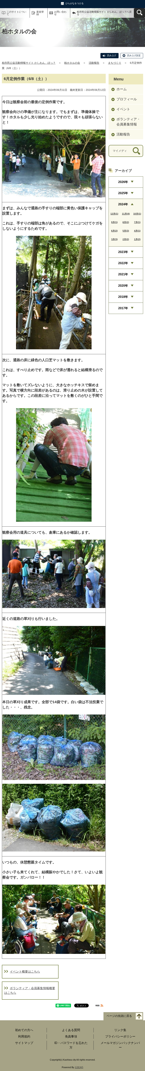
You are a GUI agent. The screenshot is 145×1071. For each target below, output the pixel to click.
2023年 (123, 252)
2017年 (123, 308)
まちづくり (114, 62)
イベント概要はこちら (25, 971)
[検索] (136, 150)
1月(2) (137, 239)
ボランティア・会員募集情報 (128, 121)
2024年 (123, 204)
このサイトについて (16, 13)
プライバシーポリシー (120, 1036)
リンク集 (120, 1030)
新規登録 (40, 13)
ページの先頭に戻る (119, 1015)
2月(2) (126, 239)
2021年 (123, 274)
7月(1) (137, 222)
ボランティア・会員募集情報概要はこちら (29, 990)
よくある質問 (71, 1030)
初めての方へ (24, 1030)
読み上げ (111, 55)
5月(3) (126, 231)
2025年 (123, 193)
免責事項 (71, 1036)
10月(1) (137, 213)
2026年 (123, 182)
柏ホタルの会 (72, 62)
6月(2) (114, 231)
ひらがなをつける (75, 3)
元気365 (79, 1067)
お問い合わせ (60, 13)
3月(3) (114, 239)
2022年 (123, 263)
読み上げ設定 (134, 55)
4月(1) (137, 231)
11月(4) (126, 213)
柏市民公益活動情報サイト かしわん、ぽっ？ (29, 62)
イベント (123, 109)
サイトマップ (24, 1043)
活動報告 (94, 62)
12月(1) (114, 213)
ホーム (121, 89)
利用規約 (24, 1036)
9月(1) (114, 222)
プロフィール (126, 99)
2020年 (123, 285)
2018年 (123, 296)
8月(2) (126, 222)
